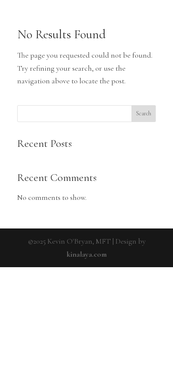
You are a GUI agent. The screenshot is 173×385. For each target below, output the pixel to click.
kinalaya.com (87, 254)
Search (143, 113)
